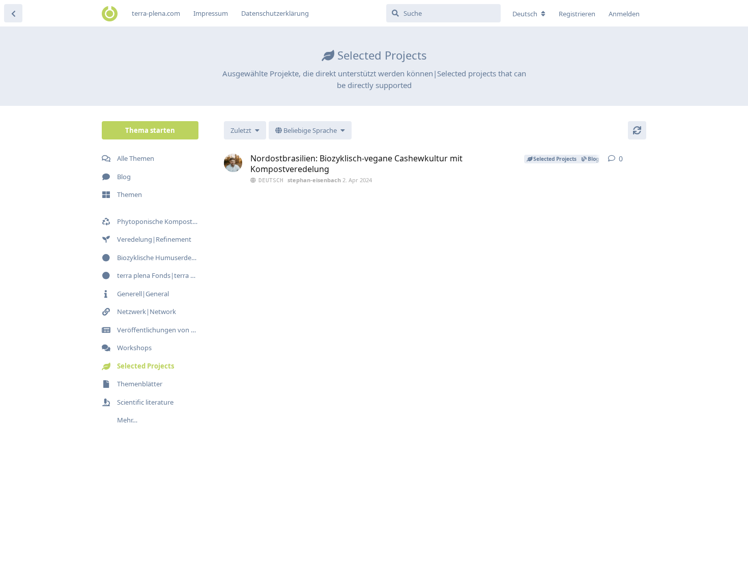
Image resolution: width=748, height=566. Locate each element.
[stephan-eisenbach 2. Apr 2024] (233, 163)
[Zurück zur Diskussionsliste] (13, 13)
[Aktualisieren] (637, 130)
